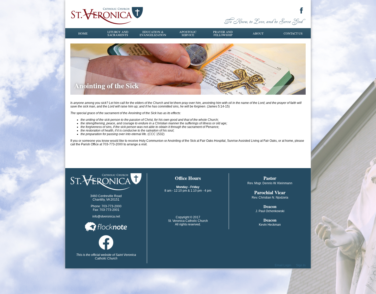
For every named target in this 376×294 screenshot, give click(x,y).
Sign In (301, 265)
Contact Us (293, 33)
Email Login (283, 265)
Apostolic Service (187, 33)
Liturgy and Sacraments (117, 33)
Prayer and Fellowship (223, 33)
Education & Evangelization (153, 33)
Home (82, 33)
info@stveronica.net (106, 216)
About (258, 33)
